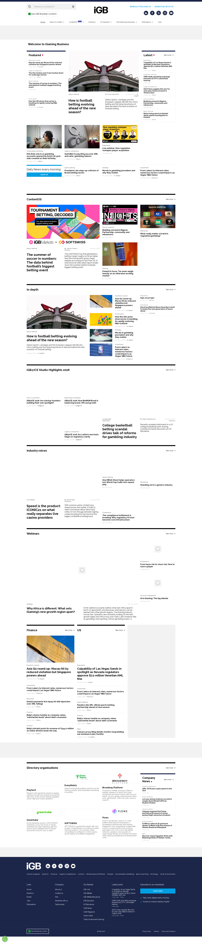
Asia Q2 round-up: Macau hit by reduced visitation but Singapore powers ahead (45, 63)
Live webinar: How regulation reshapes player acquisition (116, 149)
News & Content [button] (56, 22)
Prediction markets (150, 74)
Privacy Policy (146, 931)
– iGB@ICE (40, 406)
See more (167, 55)
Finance (29, 712)
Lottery (81, 874)
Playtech (31, 790)
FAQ (56, 897)
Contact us (59, 893)
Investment (144, 167)
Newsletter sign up (140, 7)
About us (58, 889)
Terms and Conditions (168, 931)
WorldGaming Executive (125, 22)
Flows (105, 817)
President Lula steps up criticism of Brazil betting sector (82, 171)
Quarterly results (34, 60)
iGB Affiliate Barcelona (91, 897)
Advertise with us (164, 7)
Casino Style (88, 916)
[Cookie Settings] (5, 939)
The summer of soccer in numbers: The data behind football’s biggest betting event (45, 85)
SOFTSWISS (71, 823)
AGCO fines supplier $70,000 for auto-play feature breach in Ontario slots (157, 91)
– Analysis (154, 178)
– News (153, 70)
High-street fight (147, 298)
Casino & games (33, 874)
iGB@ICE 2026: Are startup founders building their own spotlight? (44, 402)
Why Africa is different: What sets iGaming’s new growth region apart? (51, 610)
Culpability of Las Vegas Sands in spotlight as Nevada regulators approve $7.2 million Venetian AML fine (158, 65)
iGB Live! (86, 889)
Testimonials (59, 904)
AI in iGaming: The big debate (154, 598)
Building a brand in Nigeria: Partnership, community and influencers (155, 103)
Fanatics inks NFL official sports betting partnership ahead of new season (95, 706)
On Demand (104, 22)
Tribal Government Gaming (93, 919)
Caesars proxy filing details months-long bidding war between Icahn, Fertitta (100, 733)
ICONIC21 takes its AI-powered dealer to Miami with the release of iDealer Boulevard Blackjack (157, 825)
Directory (92, 22)
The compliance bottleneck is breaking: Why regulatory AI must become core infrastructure (118, 517)
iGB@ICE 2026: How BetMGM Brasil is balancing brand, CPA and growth (81, 402)
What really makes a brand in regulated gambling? (154, 235)
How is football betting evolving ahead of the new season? (82, 106)
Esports (45, 874)
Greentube (32, 820)
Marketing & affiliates (73, 398)
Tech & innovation (33, 398)
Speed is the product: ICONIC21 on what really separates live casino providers (44, 511)
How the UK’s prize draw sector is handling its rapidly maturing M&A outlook (43, 103)
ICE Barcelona (88, 904)
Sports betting (74, 94)
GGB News (87, 908)
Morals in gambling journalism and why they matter (124, 335)
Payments (30, 699)
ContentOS (75, 22)
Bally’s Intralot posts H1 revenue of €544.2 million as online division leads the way (50, 729)
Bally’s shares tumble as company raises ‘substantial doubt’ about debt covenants (47, 716)
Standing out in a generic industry (156, 485)
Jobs (160, 22)
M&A (79, 729)
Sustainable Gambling (35, 151)
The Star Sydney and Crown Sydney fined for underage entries (46, 74)
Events (29, 897)
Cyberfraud (144, 305)
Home (42, 22)
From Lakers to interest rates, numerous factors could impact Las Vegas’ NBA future (157, 172)
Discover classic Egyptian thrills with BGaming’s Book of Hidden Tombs (157, 837)
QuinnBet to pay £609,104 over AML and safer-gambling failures (81, 155)
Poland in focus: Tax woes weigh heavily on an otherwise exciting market (117, 273)
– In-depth (136, 95)
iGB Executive (88, 901)
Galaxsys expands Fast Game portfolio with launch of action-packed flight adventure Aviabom (156, 813)
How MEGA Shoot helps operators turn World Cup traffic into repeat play (118, 482)
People (110, 874)
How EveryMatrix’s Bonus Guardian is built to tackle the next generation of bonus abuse (157, 309)
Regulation (147, 60)
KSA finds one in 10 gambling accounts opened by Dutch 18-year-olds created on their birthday (44, 156)
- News (121, 897)
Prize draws (33, 99)
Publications (146, 22)
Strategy (105, 167)
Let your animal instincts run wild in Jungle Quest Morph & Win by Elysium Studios (157, 801)
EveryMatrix (71, 785)
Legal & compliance (150, 86)
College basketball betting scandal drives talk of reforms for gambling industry (119, 431)
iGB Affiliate (87, 893)
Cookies (156, 931)
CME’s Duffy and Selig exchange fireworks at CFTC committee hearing (157, 78)
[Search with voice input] (73, 6)
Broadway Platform (112, 787)
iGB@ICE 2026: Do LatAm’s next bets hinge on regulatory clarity (82, 435)
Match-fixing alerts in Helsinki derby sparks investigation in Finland (156, 115)
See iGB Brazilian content (42, 14)
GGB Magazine (89, 912)
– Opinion (151, 300)
